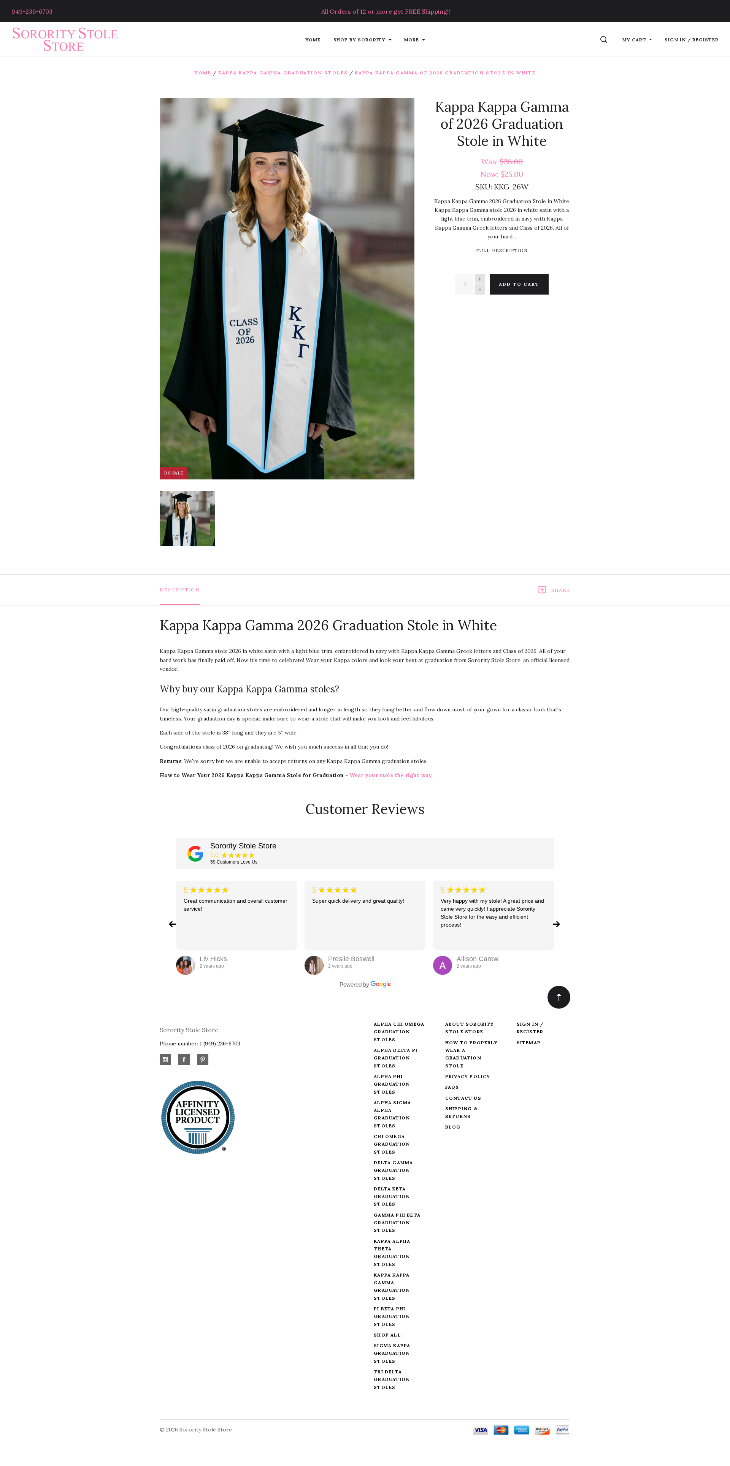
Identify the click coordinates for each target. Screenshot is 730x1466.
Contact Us (463, 1098)
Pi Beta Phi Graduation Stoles (392, 1316)
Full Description (502, 250)
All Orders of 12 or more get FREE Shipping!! (385, 11)
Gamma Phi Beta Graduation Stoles (397, 1222)
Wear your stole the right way (390, 775)
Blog (453, 1127)
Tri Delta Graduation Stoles (392, 1379)
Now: (490, 174)
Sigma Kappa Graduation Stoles (392, 1353)
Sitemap (529, 1042)
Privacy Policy (467, 1076)
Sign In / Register (692, 40)
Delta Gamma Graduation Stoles (393, 1170)
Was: (490, 161)
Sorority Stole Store (243, 846)
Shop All (387, 1335)
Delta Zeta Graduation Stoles (392, 1196)
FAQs (452, 1087)
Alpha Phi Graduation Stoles (392, 1084)
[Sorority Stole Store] (195, 853)
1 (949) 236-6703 (220, 1043)
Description (180, 590)
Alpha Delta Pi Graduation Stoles (395, 1058)
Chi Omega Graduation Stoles (392, 1144)
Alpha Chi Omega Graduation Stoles (399, 1031)
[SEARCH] (605, 40)
